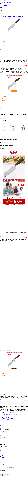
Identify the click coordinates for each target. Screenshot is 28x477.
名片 (2, 13)
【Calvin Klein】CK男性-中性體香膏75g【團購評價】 (8, 418)
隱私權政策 (18, 467)
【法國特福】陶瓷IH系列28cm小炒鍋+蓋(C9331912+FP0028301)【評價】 (10, 414)
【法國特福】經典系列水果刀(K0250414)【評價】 (8, 415)
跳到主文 (1, 7)
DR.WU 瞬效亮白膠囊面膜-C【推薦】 (6, 419)
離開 (3, 475)
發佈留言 (1, 438)
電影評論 (6, 431)
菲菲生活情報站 (4, 5)
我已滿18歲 (2, 475)
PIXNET (9, 467)
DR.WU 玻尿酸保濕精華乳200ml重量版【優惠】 (7, 420)
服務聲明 (20, 467)
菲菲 (0, 425)
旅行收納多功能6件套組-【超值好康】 (6, 417)
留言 (5, 429)
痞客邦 (4, 429)
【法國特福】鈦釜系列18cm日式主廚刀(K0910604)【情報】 (12, 16)
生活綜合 (6, 10)
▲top (1, 432)
